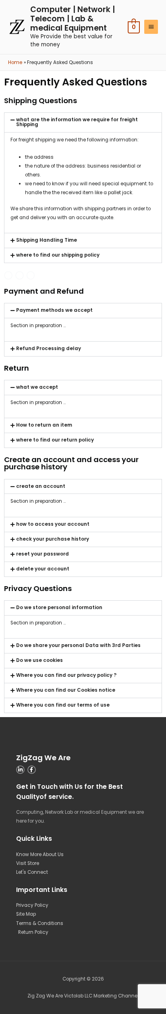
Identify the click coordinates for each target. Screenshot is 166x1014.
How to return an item (44, 425)
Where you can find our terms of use (63, 705)
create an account (40, 486)
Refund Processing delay (48, 348)
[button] (83, 122)
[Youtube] (8, 275)
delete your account (42, 569)
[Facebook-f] (19, 275)
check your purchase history (52, 539)
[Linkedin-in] (20, 769)
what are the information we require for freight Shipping (77, 122)
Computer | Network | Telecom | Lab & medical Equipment (72, 18)
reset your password (42, 554)
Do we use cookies (39, 660)
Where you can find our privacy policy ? (66, 675)
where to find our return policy (55, 440)
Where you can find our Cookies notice (65, 690)
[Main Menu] (151, 27)
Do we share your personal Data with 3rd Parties (78, 645)
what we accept (37, 387)
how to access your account (52, 524)
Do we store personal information (59, 607)
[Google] (31, 275)
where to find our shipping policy (58, 255)
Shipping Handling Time (46, 240)
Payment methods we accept (54, 310)
